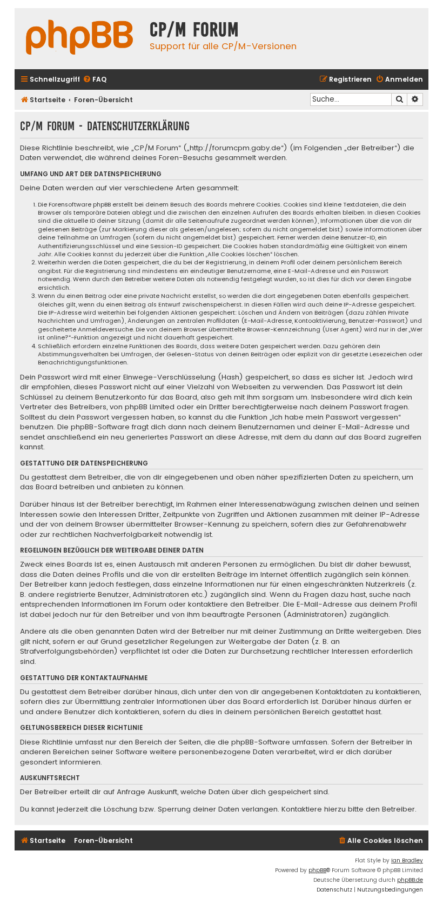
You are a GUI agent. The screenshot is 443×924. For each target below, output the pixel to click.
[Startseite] (79, 39)
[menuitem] (94, 79)
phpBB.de (410, 880)
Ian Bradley (407, 860)
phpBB (317, 870)
